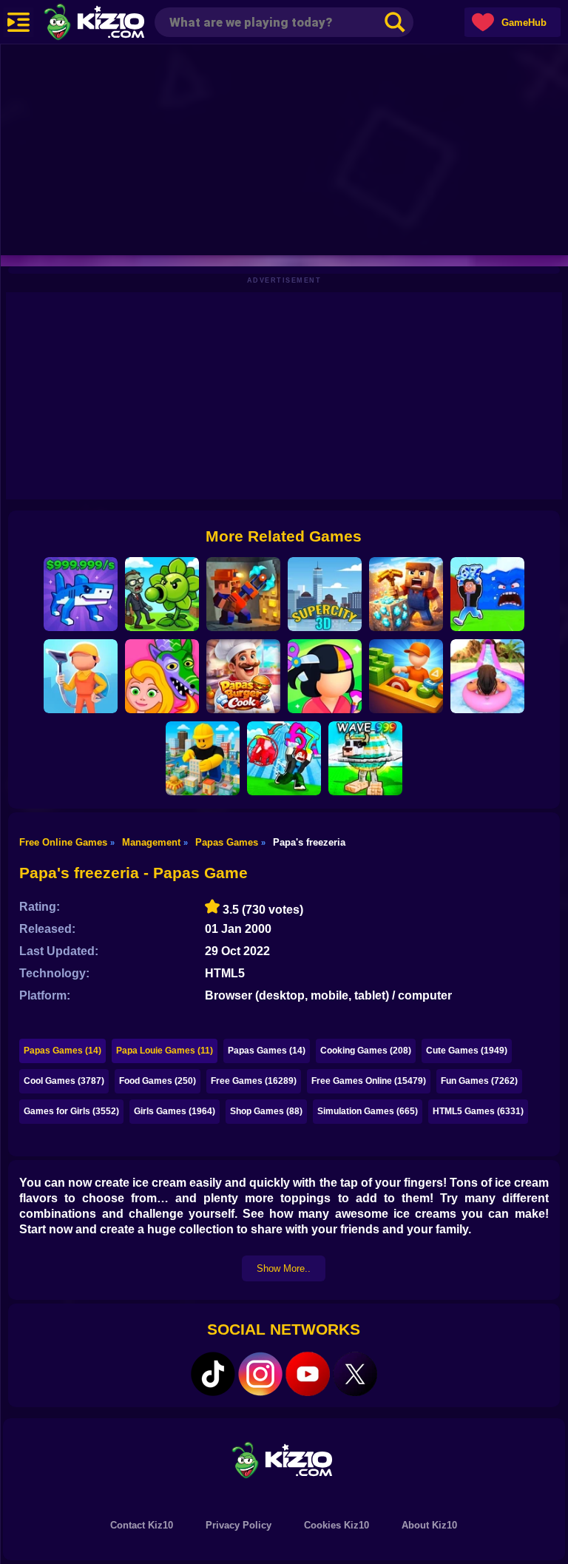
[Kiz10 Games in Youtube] (307, 1374)
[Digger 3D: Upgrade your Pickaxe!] (406, 594)
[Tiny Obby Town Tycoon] (203, 758)
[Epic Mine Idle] (243, 594)
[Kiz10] (118, 23)
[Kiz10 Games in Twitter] (355, 1374)
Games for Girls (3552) (71, 1111)
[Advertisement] (284, 148)
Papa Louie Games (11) (164, 1050)
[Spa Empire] (325, 676)
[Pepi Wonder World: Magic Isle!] (162, 676)
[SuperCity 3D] (325, 594)
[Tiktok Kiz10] (213, 1374)
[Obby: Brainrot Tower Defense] (365, 758)
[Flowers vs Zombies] (162, 594)
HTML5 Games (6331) (478, 1111)
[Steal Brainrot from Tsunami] (487, 594)
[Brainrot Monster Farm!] (81, 594)
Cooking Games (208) (365, 1050)
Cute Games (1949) (466, 1050)
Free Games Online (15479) (368, 1081)
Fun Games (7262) (479, 1081)
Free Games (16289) (254, 1081)
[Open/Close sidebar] (18, 22)
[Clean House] (81, 676)
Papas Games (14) (62, 1050)
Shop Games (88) (266, 1111)
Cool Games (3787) (64, 1081)
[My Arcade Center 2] (406, 676)
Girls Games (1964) (174, 1111)
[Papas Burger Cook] (243, 676)
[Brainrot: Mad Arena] (284, 758)
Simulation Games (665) (367, 1111)
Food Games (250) (157, 1081)
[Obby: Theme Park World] (487, 676)
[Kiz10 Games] (284, 1459)
